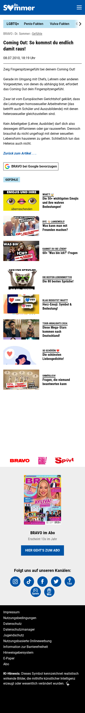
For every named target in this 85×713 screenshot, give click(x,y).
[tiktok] (29, 581)
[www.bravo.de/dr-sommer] (19, 7)
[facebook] (42, 581)
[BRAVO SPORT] (65, 461)
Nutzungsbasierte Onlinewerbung (27, 641)
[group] (41, 24)
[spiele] (36, 592)
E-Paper (8, 658)
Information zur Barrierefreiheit (25, 647)
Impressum (11, 612)
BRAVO (8, 34)
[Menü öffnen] (79, 7)
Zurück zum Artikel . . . (20, 153)
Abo (6, 664)
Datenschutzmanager (19, 629)
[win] (49, 592)
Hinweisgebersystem (18, 652)
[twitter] (56, 581)
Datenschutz (12, 624)
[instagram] (15, 581)
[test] (70, 581)
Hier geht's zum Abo (42, 550)
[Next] (78, 24)
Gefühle (37, 34)
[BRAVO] (19, 461)
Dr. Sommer (22, 34)
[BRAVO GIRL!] (42, 461)
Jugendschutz (13, 635)
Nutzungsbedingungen (19, 618)
